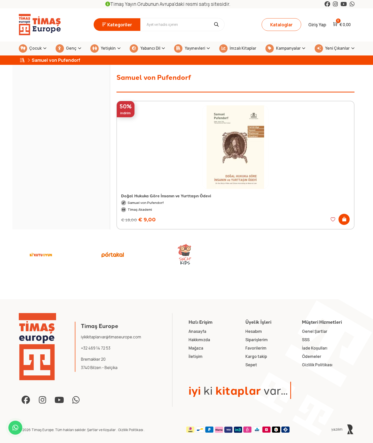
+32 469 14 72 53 (95, 348)
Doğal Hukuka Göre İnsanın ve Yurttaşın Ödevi (166, 196)
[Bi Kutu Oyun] (40, 254)
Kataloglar (281, 25)
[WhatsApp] (352, 4)
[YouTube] (344, 4)
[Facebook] (327, 4)
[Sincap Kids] (184, 254)
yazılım (337, 429)
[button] (344, 219)
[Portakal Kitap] (112, 254)
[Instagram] (335, 4)
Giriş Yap (317, 25)
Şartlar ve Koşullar (101, 430)
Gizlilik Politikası (131, 430)
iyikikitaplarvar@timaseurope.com (111, 337)
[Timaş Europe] (37, 346)
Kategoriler (119, 25)
